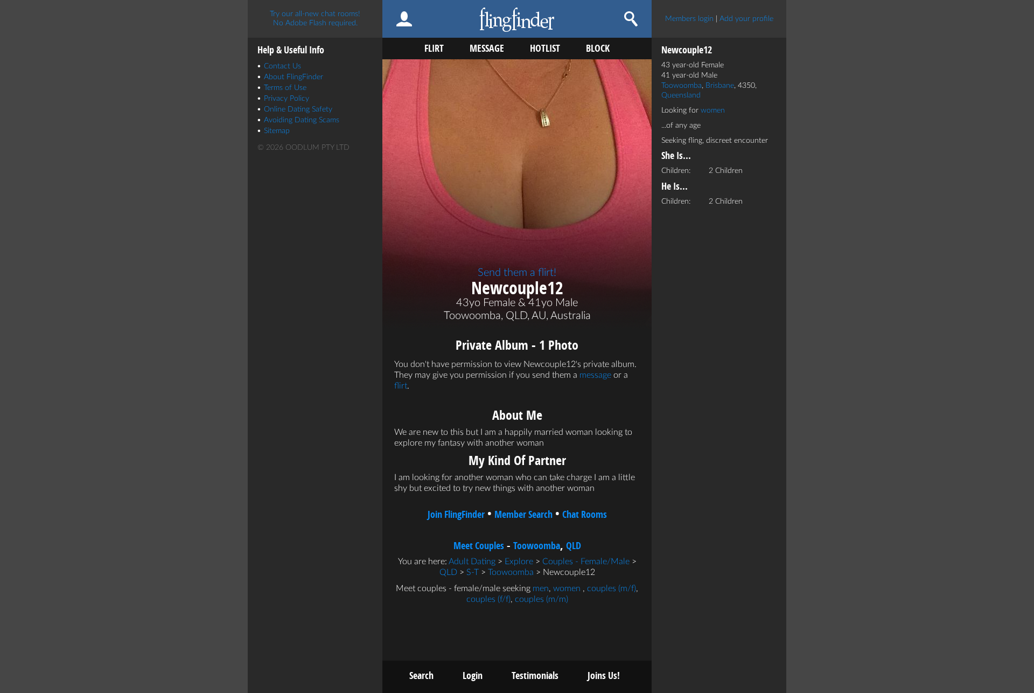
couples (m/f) (611, 588)
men (541, 588)
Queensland (681, 95)
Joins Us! (604, 675)
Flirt (434, 48)
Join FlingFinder (456, 514)
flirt (400, 386)
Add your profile (746, 19)
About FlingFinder (293, 77)
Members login (689, 19)
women (567, 588)
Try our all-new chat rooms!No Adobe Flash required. (315, 18)
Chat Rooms (584, 514)
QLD (573, 545)
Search (421, 675)
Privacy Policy (286, 98)
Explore (519, 561)
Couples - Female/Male (586, 561)
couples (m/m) (541, 599)
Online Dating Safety (298, 109)
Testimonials (535, 675)
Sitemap (277, 131)
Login (473, 675)
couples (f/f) (488, 599)
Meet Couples (478, 545)
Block (598, 48)
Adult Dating (472, 561)
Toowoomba (536, 545)
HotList (545, 48)
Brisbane (719, 85)
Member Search (523, 514)
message (595, 375)
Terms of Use (285, 88)
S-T (472, 572)
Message (487, 48)
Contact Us (282, 66)
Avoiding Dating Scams (301, 120)
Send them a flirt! (517, 272)
